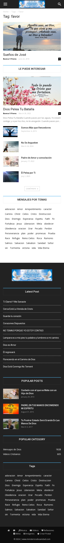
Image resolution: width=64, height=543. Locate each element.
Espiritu (39, 218)
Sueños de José (14, 55)
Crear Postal (45, 533)
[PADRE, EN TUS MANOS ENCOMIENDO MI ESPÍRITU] (11, 409)
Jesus (19, 223)
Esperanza (28, 218)
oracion (22, 228)
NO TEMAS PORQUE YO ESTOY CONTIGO (23, 330)
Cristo (34, 213)
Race (7, 238)
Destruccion (45, 213)
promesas (41, 233)
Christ (17, 213)
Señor (51, 243)
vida (34, 247)
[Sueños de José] (32, 36)
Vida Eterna (43, 247)
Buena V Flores (9, 59)
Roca (39, 238)
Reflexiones (49, 530)
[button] (59, 4)
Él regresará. (9, 352)
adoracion (10, 209)
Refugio (16, 238)
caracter (47, 209)
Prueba (51, 233)
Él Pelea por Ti (28, 173)
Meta (39, 223)
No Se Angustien (29, 142)
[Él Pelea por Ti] (11, 176)
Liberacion (29, 223)
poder (31, 233)
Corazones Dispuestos (14, 323)
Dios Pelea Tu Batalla (18, 109)
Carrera (8, 213)
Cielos (26, 213)
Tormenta (15, 247)
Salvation (30, 243)
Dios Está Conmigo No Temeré (18, 366)
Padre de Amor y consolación (36, 158)
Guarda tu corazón (12, 316)
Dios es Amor (9, 345)
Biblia (18, 533)
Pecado (38, 228)
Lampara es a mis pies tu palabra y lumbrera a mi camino (31, 338)
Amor (20, 209)
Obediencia (10, 228)
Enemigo (16, 218)
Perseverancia (12, 233)
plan (23, 233)
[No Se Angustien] (11, 146)
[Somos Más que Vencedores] (10, 131)
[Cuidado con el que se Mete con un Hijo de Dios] (11, 394)
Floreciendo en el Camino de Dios (19, 359)
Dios (7, 218)
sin (6, 247)
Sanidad (42, 243)
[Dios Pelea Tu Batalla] (32, 91)
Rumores (48, 238)
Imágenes (30, 533)
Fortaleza (9, 223)
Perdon (48, 228)
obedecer (49, 223)
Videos (35, 530)
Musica (24, 530)
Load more (31, 188)
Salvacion (19, 243)
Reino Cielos (28, 238)
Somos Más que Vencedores (36, 127)
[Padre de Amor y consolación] (11, 161)
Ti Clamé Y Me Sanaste (14, 301)
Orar (30, 228)
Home (6, 11)
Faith (47, 218)
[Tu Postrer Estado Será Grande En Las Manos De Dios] (11, 424)
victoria (26, 247)
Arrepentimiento (33, 209)
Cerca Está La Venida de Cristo (18, 309)
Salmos (8, 243)
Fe (53, 218)
